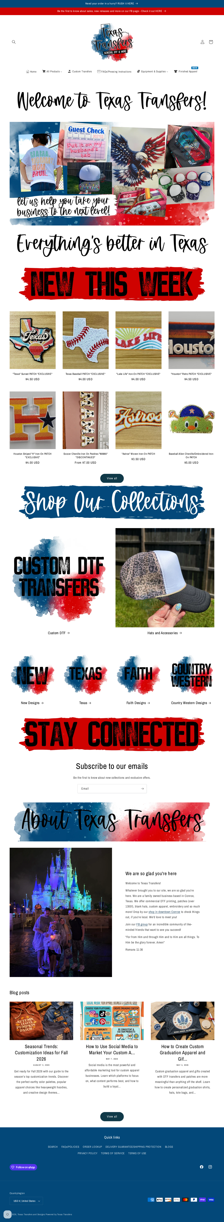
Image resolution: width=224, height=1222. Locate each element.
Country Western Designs (189, 703)
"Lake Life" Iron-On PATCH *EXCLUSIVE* (138, 373)
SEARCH (53, 1147)
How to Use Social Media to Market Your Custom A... (112, 1049)
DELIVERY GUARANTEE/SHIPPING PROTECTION (133, 1147)
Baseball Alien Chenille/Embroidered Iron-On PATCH (191, 455)
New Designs (30, 703)
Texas (83, 703)
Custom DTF (57, 632)
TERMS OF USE (137, 1153)
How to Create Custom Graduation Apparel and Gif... (182, 1052)
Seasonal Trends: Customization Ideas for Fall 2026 (41, 1052)
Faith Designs (136, 703)
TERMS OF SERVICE (113, 1153)
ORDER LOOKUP (92, 1147)
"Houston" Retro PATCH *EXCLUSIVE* (191, 373)
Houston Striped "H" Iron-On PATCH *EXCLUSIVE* (32, 455)
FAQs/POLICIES (70, 1147)
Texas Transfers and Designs (31, 1214)
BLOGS (169, 1147)
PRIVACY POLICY (87, 1153)
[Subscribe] (142, 788)
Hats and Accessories (163, 632)
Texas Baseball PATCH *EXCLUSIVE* (86, 373)
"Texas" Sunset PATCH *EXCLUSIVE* (32, 373)
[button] (14, 42)
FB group (142, 924)
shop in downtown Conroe (164, 912)
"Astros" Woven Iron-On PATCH (138, 454)
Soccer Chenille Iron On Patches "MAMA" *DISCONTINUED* (85, 455)
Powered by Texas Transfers (59, 1214)
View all (112, 478)
